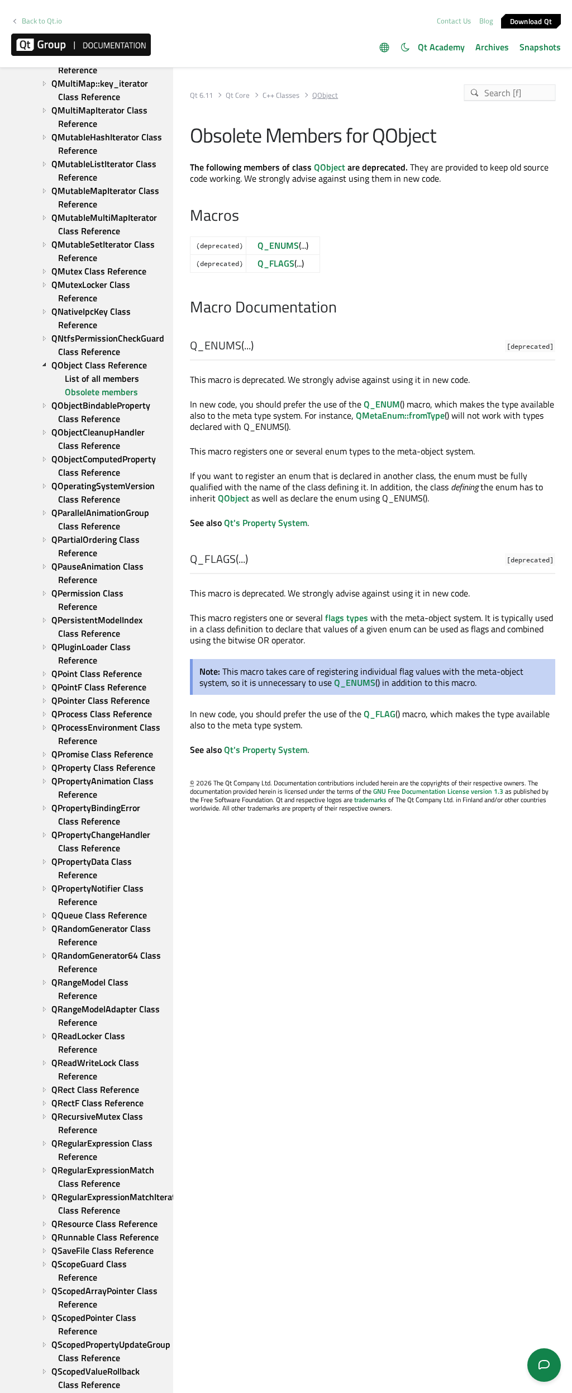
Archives (492, 47)
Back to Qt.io (42, 21)
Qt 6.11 (201, 95)
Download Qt (531, 20)
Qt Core (238, 95)
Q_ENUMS (278, 245)
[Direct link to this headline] (259, 346)
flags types (346, 617)
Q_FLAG (379, 714)
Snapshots (540, 47)
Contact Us (454, 20)
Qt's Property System (265, 522)
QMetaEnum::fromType (400, 415)
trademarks (370, 799)
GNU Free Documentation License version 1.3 (438, 791)
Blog (486, 20)
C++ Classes (281, 95)
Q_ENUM (382, 404)
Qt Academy (441, 47)
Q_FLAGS (276, 263)
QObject (329, 167)
